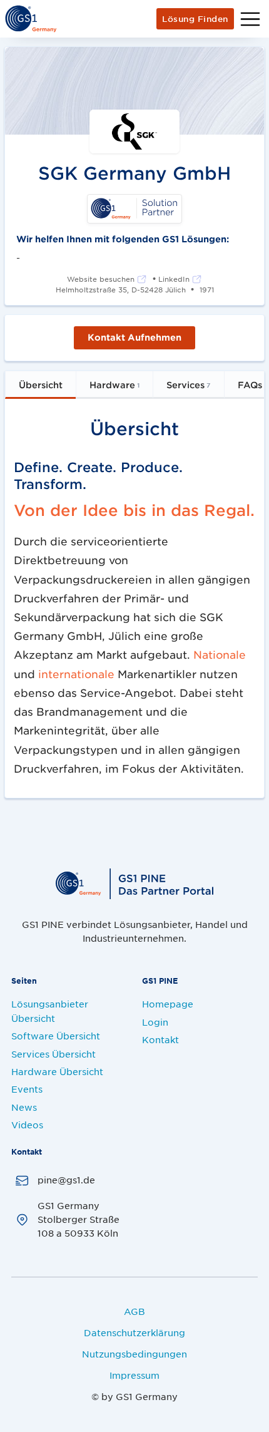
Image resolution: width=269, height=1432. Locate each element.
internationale (76, 673)
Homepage (167, 1003)
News (24, 1107)
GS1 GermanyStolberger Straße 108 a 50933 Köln (78, 1219)
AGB (134, 1311)
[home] (30, 19)
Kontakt (160, 1039)
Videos (27, 1124)
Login (155, 1022)
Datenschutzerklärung (134, 1332)
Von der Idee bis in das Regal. (134, 509)
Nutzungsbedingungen (134, 1353)
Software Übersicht (55, 1035)
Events (27, 1089)
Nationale (219, 654)
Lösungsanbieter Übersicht (49, 1010)
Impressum (134, 1375)
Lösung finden (195, 19)
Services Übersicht (53, 1053)
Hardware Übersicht (57, 1071)
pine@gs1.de (66, 1179)
